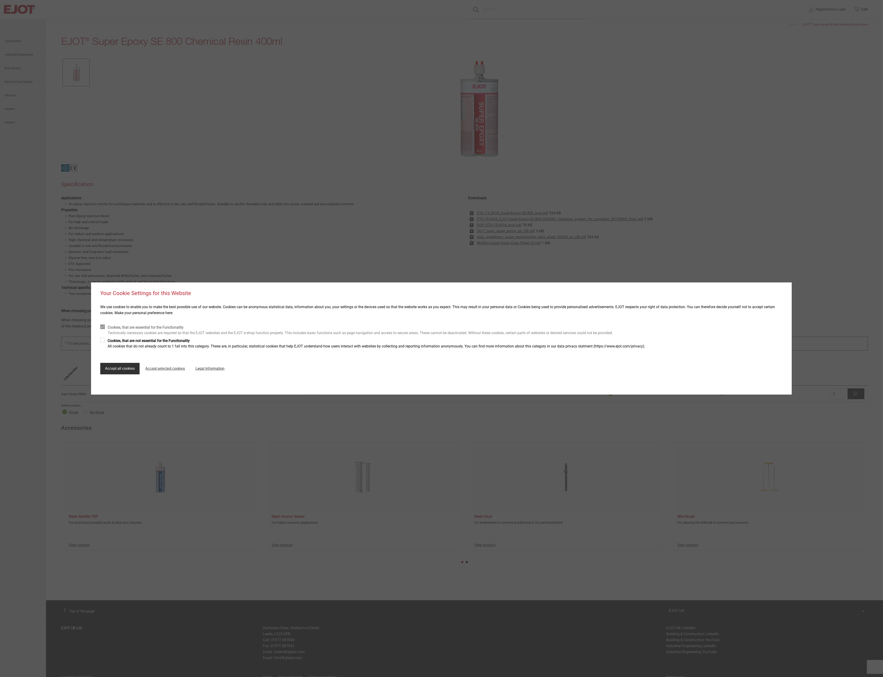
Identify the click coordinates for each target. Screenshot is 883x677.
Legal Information (209, 368)
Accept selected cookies (165, 368)
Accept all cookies (120, 368)
